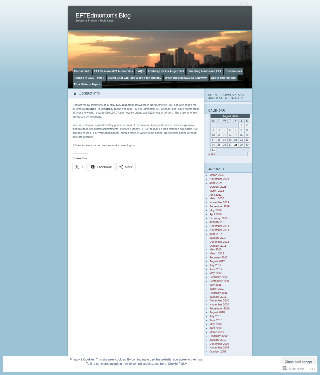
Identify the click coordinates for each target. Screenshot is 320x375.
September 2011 (219, 280)
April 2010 (216, 327)
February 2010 (219, 335)
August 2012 (217, 261)
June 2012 (216, 269)
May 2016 (216, 210)
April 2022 (216, 194)
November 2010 (219, 304)
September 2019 (220, 206)
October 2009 (218, 351)
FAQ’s (140, 71)
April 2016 (216, 214)
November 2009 (219, 347)
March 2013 (217, 253)
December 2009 (219, 343)
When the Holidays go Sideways (186, 77)
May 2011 (215, 284)
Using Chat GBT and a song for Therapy (134, 77)
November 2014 (219, 229)
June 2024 (216, 182)
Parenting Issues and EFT (205, 71)
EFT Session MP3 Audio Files (113, 71)
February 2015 (219, 218)
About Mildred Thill (223, 77)
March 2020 (217, 198)
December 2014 (219, 225)
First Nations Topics (87, 84)
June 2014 (216, 233)
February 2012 (219, 276)
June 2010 (216, 320)
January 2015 (218, 221)
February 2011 (218, 292)
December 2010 (219, 300)
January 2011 (218, 296)
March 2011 (217, 288)
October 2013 (218, 245)
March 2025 (217, 174)
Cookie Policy (177, 363)
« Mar (211, 154)
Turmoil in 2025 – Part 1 (89, 77)
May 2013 (216, 249)
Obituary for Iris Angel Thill (166, 71)
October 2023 (218, 186)
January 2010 (218, 339)
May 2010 (216, 323)
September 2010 (220, 308)
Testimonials (233, 71)
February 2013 (219, 257)
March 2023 (217, 190)
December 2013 (219, 241)
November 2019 (219, 202)
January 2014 (218, 237)
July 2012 (215, 265)
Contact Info (82, 71)
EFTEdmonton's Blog (103, 15)
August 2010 (217, 312)
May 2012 (216, 272)
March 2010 (217, 331)
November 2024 (219, 178)
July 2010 (215, 316)
